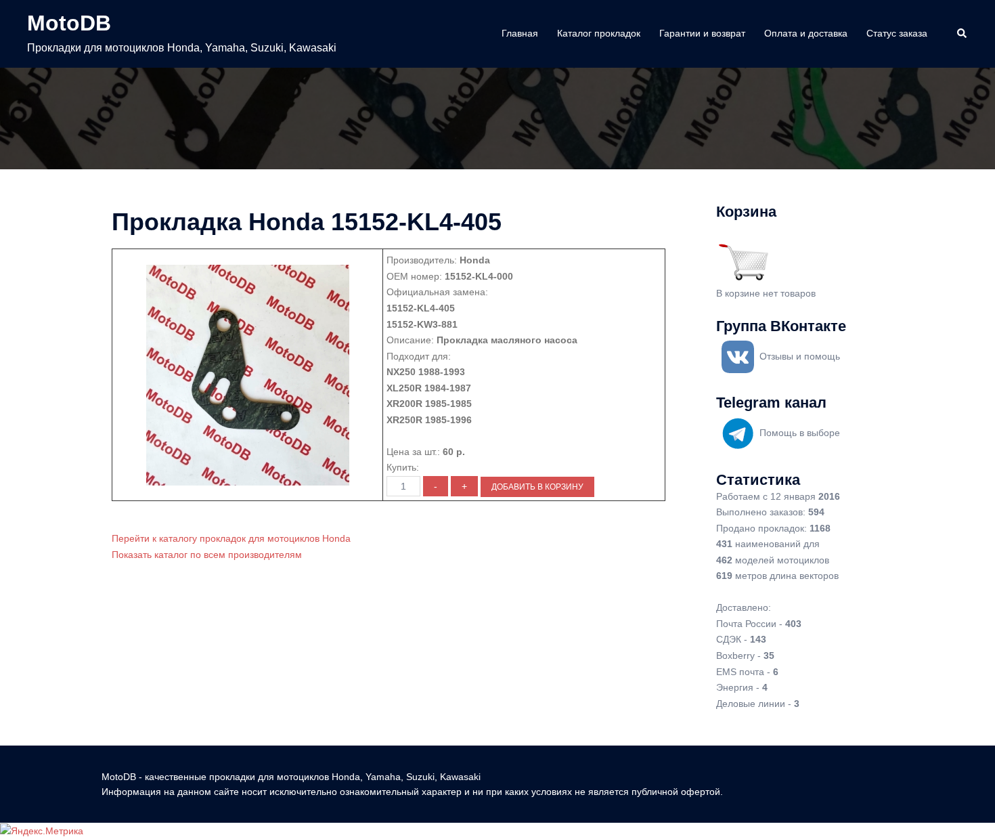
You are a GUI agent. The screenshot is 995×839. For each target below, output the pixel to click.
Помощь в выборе (799, 432)
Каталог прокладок (598, 33)
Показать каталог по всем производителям (207, 554)
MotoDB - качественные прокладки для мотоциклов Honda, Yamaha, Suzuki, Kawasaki (291, 776)
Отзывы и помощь (799, 356)
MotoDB (69, 23)
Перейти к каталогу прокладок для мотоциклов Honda (231, 538)
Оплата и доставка (805, 33)
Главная (520, 33)
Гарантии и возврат (702, 33)
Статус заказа (896, 33)
